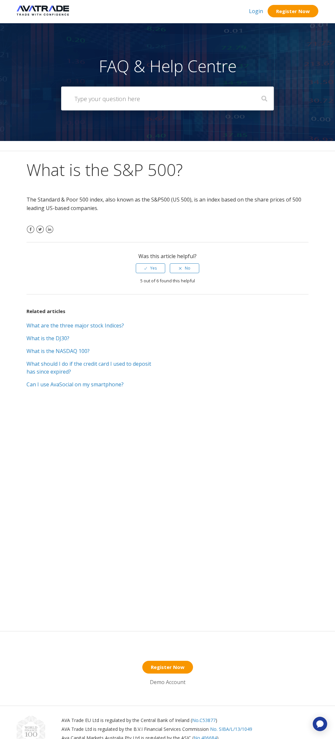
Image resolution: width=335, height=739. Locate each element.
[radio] (150, 268)
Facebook (30, 233)
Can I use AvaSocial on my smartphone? (75, 384)
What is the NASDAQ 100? (58, 351)
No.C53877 (204, 720)
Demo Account (167, 682)
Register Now (293, 11)
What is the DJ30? (47, 338)
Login (256, 11)
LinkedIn (49, 233)
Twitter (40, 233)
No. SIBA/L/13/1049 (231, 729)
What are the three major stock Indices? (75, 325)
